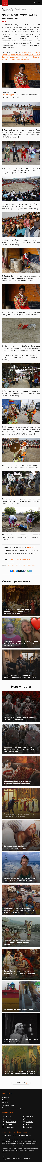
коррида (10, 565)
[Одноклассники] (14, 571)
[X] (19, 571)
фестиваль (31, 565)
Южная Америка (8, 562)
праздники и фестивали (20, 559)
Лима (18, 565)
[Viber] (25, 571)
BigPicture (14, 9)
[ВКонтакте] (11, 571)
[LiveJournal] (22, 571)
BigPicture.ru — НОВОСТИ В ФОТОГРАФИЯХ (17, 1135)
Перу (23, 565)
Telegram (30, 547)
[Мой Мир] (17, 571)
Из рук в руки (9, 95)
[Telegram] (30, 571)
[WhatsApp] (28, 571)
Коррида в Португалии (19, 59)
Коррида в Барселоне (20, 55)
